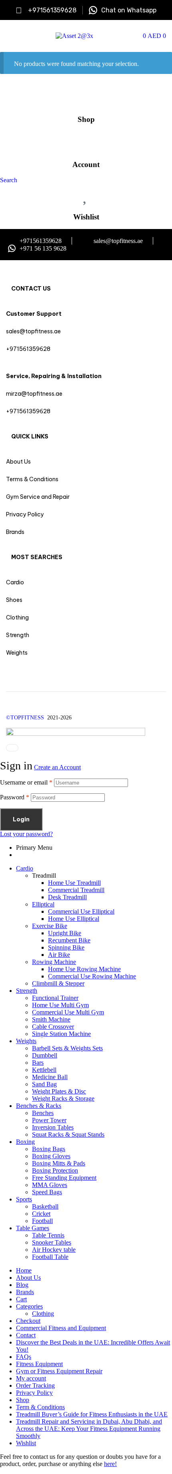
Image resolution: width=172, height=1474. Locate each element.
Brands (25, 1292)
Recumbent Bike (69, 940)
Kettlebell (44, 1069)
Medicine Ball (50, 1077)
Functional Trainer (55, 997)
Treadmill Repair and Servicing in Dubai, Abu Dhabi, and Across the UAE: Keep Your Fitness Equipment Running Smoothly (89, 1428)
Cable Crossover (53, 1026)
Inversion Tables (53, 1127)
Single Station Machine (61, 1033)
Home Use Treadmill (74, 882)
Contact (26, 1335)
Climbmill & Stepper (58, 983)
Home (24, 1270)
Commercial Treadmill (76, 889)
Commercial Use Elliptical (81, 911)
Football (42, 1220)
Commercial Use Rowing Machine (92, 976)
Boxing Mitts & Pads (58, 1163)
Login (21, 819)
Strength (26, 990)
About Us (28, 1277)
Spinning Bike (66, 947)
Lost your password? (26, 834)
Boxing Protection (55, 1170)
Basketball (45, 1206)
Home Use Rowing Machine (84, 969)
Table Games (32, 1228)
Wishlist (86, 217)
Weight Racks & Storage (63, 1098)
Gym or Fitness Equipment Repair (59, 1371)
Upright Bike (64, 933)
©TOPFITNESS (26, 718)
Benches (43, 1112)
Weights (26, 1041)
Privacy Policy (34, 1392)
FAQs (23, 1356)
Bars (38, 1062)
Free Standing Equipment (64, 1177)
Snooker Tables (51, 1242)
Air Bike (59, 954)
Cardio (24, 868)
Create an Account (57, 767)
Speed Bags (47, 1192)
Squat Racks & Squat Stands (68, 1134)
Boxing (25, 1141)
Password (14, 797)
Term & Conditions (40, 1407)
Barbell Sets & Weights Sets (67, 1048)
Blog (22, 1284)
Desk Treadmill (67, 897)
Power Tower (49, 1120)
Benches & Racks (38, 1105)
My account (31, 1378)
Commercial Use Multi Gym (68, 1012)
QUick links (29, 436)
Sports (24, 1199)
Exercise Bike (49, 925)
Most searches (36, 557)
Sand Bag (44, 1084)
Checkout (28, 1320)
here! (110, 1463)
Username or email (26, 782)
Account (86, 164)
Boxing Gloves (51, 1156)
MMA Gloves (49, 1184)
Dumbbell (44, 1055)
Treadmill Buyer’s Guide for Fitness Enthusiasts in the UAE (92, 1414)
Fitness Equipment (39, 1363)
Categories (29, 1306)
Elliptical (43, 904)
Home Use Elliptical (73, 918)
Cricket (41, 1213)
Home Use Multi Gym (60, 1005)
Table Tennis (48, 1235)
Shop (86, 119)
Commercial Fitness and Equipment (61, 1328)
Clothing (43, 1313)
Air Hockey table (54, 1249)
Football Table (50, 1256)
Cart (21, 1299)
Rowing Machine (54, 961)
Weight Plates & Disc (59, 1091)
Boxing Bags (48, 1148)
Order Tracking (35, 1385)
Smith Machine (51, 1019)
